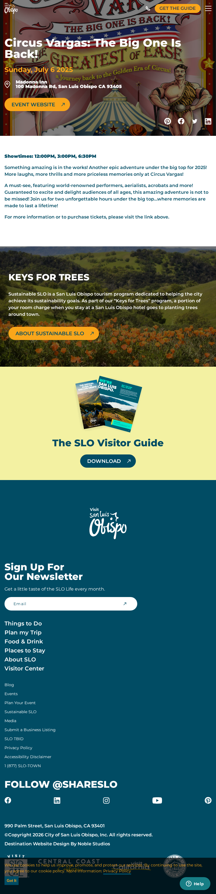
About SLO (20, 659)
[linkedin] (57, 800)
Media (10, 720)
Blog (9, 684)
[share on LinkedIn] (208, 121)
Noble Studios (94, 843)
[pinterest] (208, 800)
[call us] (148, 8)
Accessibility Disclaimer (27, 756)
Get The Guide (177, 8)
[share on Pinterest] (167, 121)
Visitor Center (24, 668)
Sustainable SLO (20, 711)
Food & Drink (23, 641)
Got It (11, 881)
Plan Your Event (20, 702)
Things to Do (23, 623)
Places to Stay (24, 650)
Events (11, 693)
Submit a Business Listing (30, 729)
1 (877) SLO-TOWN (22, 765)
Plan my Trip (23, 632)
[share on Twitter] (194, 121)
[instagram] (106, 800)
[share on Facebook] (181, 121)
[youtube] (157, 800)
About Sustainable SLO (49, 333)
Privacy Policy (18, 747)
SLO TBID (14, 738)
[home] (11, 8)
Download (104, 461)
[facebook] (7, 800)
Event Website (33, 105)
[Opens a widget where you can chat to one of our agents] (194, 884)
